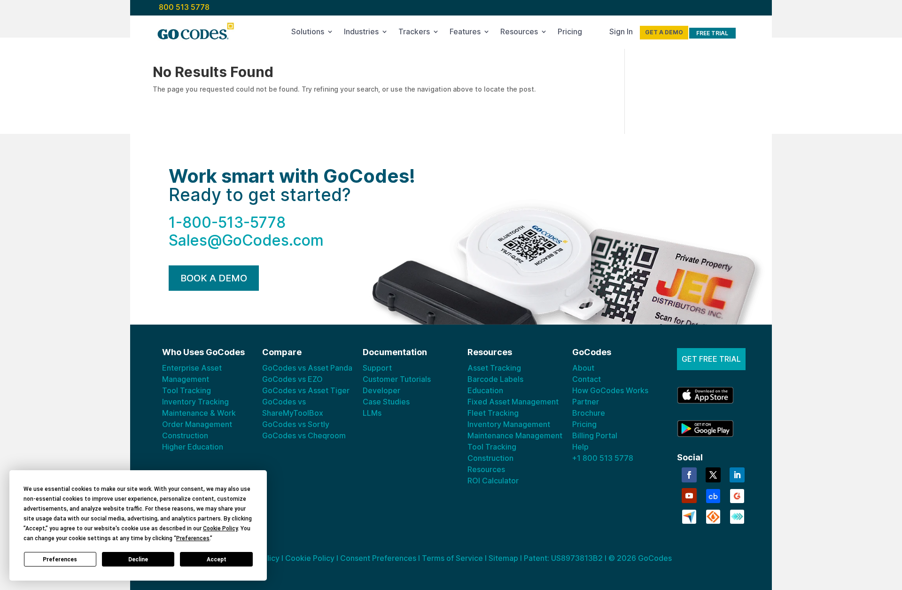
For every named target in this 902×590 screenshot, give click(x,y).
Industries (361, 33)
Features (465, 33)
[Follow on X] (713, 474)
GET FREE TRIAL (711, 359)
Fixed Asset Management (513, 401)
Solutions (307, 33)
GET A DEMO (664, 32)
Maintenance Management (514, 435)
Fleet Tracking (493, 413)
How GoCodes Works (610, 390)
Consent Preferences (378, 558)
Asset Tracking (494, 368)
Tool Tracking (186, 390)
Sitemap (503, 558)
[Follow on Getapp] (737, 516)
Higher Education (192, 446)
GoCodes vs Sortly (295, 424)
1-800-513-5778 (227, 222)
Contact (586, 379)
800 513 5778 (184, 7)
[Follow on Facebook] (689, 474)
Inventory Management (508, 424)
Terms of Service (452, 558)
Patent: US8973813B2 (563, 558)
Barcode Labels (495, 379)
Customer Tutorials (397, 379)
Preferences (60, 559)
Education (485, 390)
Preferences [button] (193, 538)
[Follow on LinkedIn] (737, 474)
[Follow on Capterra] (689, 516)
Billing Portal (594, 435)
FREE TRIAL (712, 33)
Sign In (621, 33)
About (583, 368)
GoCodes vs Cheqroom (304, 435)
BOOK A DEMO (213, 278)
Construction (185, 435)
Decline (138, 559)
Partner (585, 401)
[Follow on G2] (737, 495)
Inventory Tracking (195, 401)
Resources (519, 33)
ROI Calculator (493, 480)
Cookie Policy (309, 558)
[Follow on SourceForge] (713, 516)
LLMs (372, 413)
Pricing (570, 33)
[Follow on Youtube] (689, 495)
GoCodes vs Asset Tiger (306, 390)
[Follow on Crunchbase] (713, 495)
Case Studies (386, 401)
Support (377, 368)
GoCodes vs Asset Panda (307, 368)
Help (580, 446)
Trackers (414, 33)
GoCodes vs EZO (292, 379)
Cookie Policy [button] (220, 528)
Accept (216, 559)
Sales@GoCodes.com (246, 240)
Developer (381, 390)
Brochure (588, 413)
